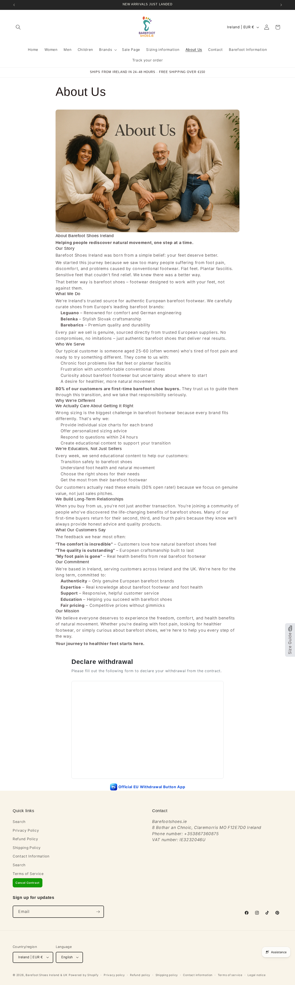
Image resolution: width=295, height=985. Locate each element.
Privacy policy (114, 975)
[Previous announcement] (14, 5)
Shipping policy (167, 975)
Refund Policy (25, 839)
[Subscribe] (97, 912)
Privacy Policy (26, 830)
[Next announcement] (281, 5)
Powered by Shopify (84, 975)
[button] (18, 27)
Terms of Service (28, 874)
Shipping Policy (27, 848)
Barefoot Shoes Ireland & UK (47, 975)
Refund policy (140, 975)
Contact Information (31, 856)
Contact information (197, 975)
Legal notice (257, 975)
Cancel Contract (27, 882)
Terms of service (230, 975)
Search (19, 821)
